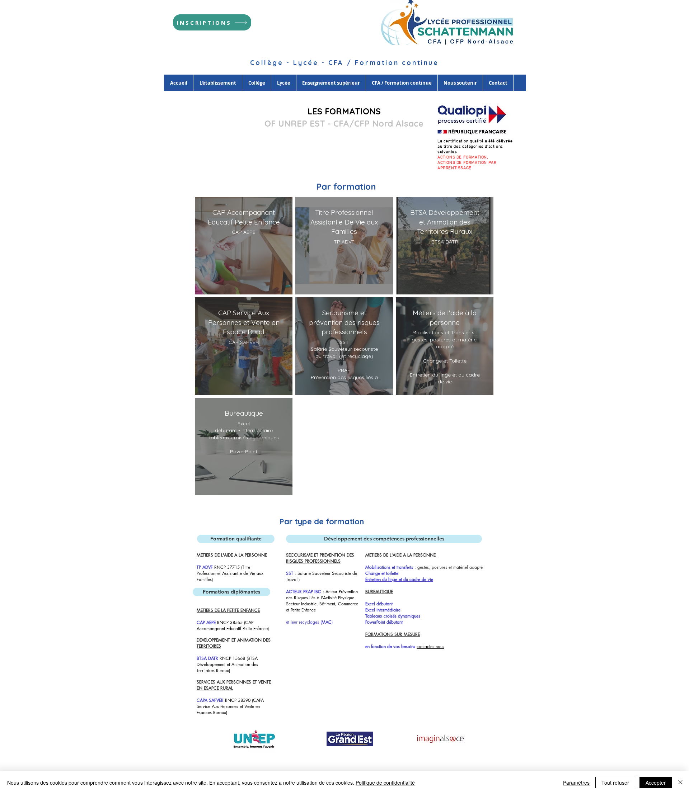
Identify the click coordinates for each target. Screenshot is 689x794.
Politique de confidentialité (385, 782)
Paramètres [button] (576, 782)
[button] (236, 539)
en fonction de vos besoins (390, 646)
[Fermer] (680, 782)
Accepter (656, 782)
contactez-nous (430, 646)
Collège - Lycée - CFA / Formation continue (344, 62)
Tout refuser (615, 782)
